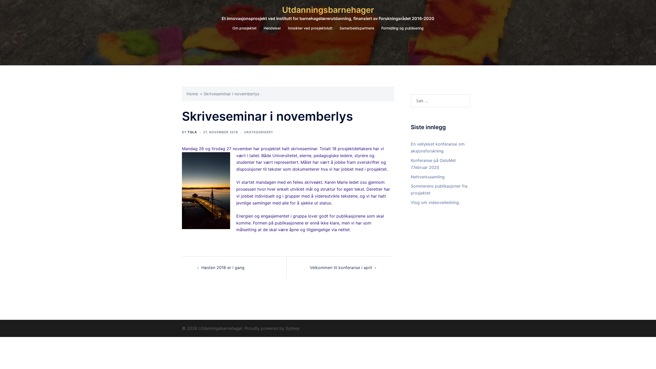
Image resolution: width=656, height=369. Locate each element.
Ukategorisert (258, 132)
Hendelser (272, 28)
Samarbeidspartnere (357, 28)
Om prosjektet (244, 28)
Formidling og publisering (402, 28)
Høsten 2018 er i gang (222, 267)
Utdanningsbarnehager (328, 10)
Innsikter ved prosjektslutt (310, 28)
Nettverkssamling (428, 176)
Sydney (292, 328)
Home (192, 93)
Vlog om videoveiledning (435, 202)
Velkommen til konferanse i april (341, 267)
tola (192, 132)
